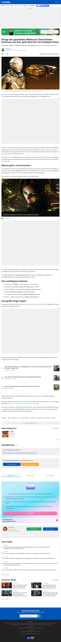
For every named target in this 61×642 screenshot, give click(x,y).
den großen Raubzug (27, 147)
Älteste (30, 475)
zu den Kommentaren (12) (29, 423)
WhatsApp (38, 631)
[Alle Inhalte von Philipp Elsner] (2, 49)
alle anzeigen (55, 428)
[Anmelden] (39, 615)
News (9, 418)
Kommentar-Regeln (15, 453)
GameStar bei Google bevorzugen (50, 54)
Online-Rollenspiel (25, 418)
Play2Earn (22, 401)
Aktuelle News (8, 580)
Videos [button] (16, 5)
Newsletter (49, 623)
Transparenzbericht (47, 624)
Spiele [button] (7, 5)
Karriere (44, 623)
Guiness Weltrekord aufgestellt (11, 154)
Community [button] (32, 5)
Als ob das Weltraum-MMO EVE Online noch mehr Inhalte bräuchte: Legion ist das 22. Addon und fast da (30, 570)
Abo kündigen (30, 623)
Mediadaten (23, 624)
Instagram (30, 631)
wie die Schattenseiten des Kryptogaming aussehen (23, 403)
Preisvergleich (9, 428)
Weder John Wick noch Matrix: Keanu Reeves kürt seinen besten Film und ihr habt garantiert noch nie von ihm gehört (20, 588)
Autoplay (7, 218)
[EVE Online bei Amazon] (5, 434)
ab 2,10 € (11, 435)
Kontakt (53, 623)
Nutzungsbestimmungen (15, 624)
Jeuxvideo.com (40, 628)
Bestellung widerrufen (38, 623)
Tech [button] (20, 5)
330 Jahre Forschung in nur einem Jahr (48, 150)
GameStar (20, 628)
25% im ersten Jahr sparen (49, 32)
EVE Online (4, 418)
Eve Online (6, 94)
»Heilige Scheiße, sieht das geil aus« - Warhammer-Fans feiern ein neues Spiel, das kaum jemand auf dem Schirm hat (50, 595)
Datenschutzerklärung (30, 624)
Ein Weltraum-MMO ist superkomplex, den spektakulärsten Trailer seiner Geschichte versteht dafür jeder (29, 558)
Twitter (22, 631)
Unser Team (13, 623)
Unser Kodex (18, 623)
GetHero (34, 628)
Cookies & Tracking (39, 624)
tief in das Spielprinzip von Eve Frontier (34, 304)
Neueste (11, 475)
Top (50, 475)
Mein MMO (29, 628)
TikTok (34, 631)
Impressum (8, 623)
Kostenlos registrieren (30, 464)
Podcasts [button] (25, 5)
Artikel (53, 418)
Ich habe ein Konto (11, 464)
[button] (56, 2)
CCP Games (48, 418)
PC (19, 418)
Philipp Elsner (8, 49)
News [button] (12, 5)
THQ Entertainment (40, 418)
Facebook (26, 631)
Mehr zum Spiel (50, 529)
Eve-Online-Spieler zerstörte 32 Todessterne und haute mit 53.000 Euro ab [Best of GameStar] (27, 553)
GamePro (25, 628)
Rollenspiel (32, 418)
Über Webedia (24, 623)
